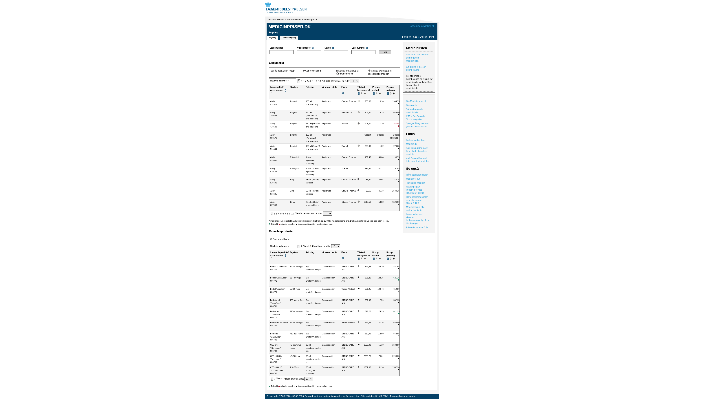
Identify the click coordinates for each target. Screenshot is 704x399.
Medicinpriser (310, 19)
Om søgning (412, 105)
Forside (272, 19)
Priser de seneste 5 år (417, 227)
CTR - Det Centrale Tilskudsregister (415, 118)
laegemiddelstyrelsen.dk (422, 26)
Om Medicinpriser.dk (416, 101)
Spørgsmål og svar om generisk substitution (417, 125)
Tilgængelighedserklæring (403, 396)
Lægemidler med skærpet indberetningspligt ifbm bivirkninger (417, 219)
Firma (344, 87)
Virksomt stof (329, 87)
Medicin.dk (411, 144)
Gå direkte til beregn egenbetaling (416, 68)
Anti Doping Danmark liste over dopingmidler (417, 160)
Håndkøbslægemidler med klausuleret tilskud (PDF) (417, 200)
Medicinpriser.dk (289, 26)
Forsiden (406, 37)
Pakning (310, 87)
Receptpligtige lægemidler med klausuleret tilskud (415, 189)
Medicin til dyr (413, 179)
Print (431, 37)
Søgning (272, 38)
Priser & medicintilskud (289, 19)
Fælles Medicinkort (415, 140)
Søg (415, 37)
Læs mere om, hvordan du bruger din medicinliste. (417, 57)
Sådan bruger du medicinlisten (414, 111)
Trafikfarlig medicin (415, 183)
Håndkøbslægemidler (417, 175)
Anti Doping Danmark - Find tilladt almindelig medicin (417, 151)
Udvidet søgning (289, 38)
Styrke (293, 87)
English (423, 37)
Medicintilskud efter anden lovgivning (415, 209)
